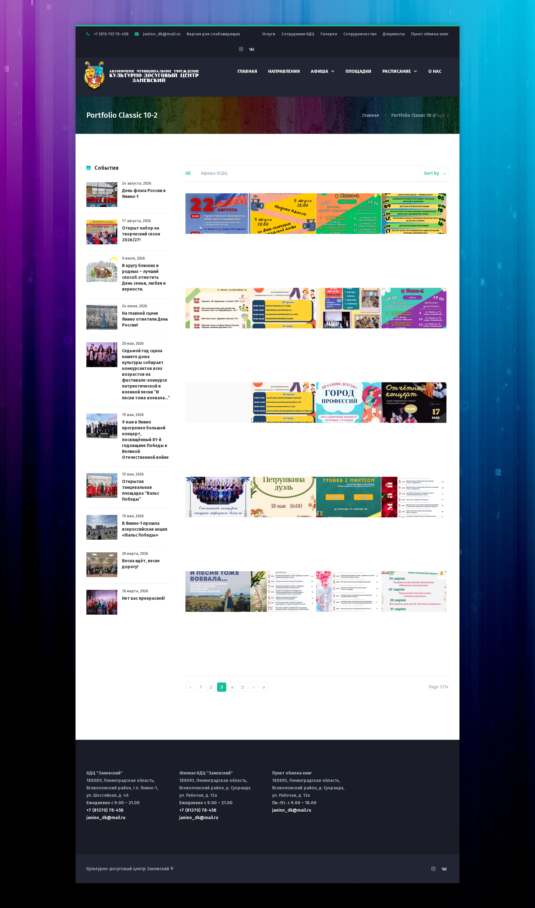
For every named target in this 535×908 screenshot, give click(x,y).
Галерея (328, 34)
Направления (284, 71)
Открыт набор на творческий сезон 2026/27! (141, 234)
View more (217, 213)
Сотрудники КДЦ (297, 34)
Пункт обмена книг (430, 34)
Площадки (358, 71)
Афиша (319, 71)
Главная (247, 71)
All (187, 173)
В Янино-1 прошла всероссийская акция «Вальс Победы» (144, 529)
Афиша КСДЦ (214, 173)
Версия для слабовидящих (213, 34)
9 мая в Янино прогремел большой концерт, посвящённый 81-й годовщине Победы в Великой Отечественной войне (145, 439)
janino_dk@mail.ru (162, 34)
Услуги (268, 34)
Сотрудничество (359, 34)
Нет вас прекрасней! (143, 598)
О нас (434, 71)
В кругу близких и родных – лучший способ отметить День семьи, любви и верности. (144, 277)
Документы (394, 34)
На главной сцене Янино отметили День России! (145, 319)
